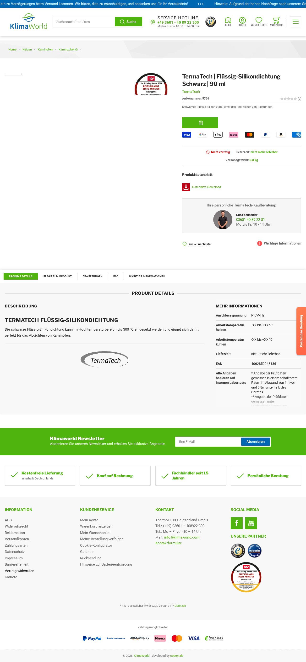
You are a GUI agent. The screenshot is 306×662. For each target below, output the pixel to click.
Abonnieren (255, 441)
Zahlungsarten (16, 545)
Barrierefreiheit (16, 564)
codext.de (176, 655)
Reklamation (15, 533)
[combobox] (98, 21)
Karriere (11, 577)
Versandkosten (17, 539)
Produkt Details (21, 276)
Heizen (27, 49)
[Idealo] (254, 551)
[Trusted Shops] (210, 22)
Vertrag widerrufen (19, 571)
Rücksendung (90, 558)
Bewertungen (93, 276)
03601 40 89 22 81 (250, 219)
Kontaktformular (168, 543)
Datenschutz (15, 552)
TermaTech (191, 91)
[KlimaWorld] (266, 575)
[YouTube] (251, 523)
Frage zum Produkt (58, 276)
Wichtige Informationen (147, 276)
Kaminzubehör (68, 49)
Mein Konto (89, 520)
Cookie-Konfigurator (96, 545)
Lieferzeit (180, 605)
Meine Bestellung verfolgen (101, 539)
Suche (131, 22)
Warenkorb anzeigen (96, 526)
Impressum (14, 558)
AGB (8, 520)
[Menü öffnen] (295, 22)
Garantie (86, 552)
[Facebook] (237, 523)
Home (12, 49)
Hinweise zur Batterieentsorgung (106, 564)
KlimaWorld (141, 655)
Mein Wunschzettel (95, 533)
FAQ (115, 276)
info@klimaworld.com (181, 537)
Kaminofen (45, 49)
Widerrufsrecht (16, 526)
